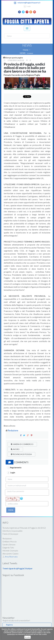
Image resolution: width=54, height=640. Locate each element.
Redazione (13, 430)
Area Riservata (10, 556)
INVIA (10, 510)
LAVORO (15, 449)
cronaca (30, 53)
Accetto (27, 637)
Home (25, 50)
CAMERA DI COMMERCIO (22, 444)
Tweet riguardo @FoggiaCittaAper (18, 568)
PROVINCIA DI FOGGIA (22, 454)
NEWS (22, 53)
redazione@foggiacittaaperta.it (28, 3)
